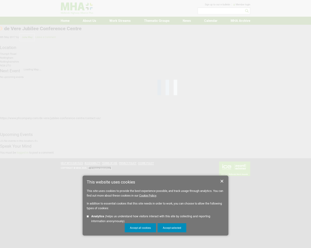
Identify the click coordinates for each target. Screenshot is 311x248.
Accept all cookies (140, 228)
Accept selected (172, 228)
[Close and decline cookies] (221, 181)
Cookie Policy (147, 195)
